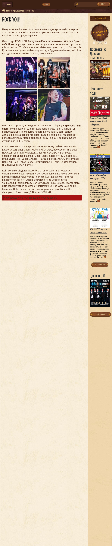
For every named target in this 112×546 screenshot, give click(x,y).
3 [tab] (100, 303)
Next (105, 43)
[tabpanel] (100, 293)
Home (8, 11)
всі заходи (101, 314)
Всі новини (100, 264)
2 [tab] (97, 303)
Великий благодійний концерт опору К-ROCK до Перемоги (98, 121)
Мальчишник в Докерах (100, 32)
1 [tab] (94, 303)
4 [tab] (102, 303)
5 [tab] (105, 303)
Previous (94, 43)
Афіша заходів (18, 11)
